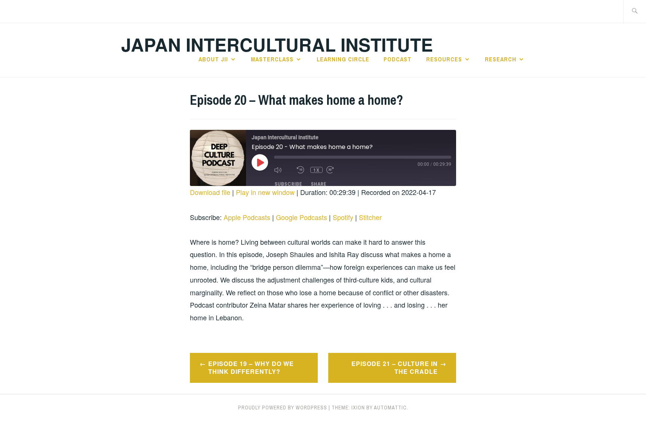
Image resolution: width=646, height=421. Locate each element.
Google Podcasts (301, 217)
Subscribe (288, 184)
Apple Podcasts (247, 217)
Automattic (390, 407)
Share (318, 184)
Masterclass (272, 59)
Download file (210, 192)
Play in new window (265, 192)
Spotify (343, 217)
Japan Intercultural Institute (277, 44)
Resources (444, 59)
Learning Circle (343, 59)
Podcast (398, 59)
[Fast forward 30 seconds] (335, 170)
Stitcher (370, 217)
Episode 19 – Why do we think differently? (251, 367)
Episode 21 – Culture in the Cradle (394, 367)
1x (316, 170)
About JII (213, 59)
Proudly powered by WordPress (282, 407)
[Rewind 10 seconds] (302, 170)
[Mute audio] (283, 170)
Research (500, 59)
